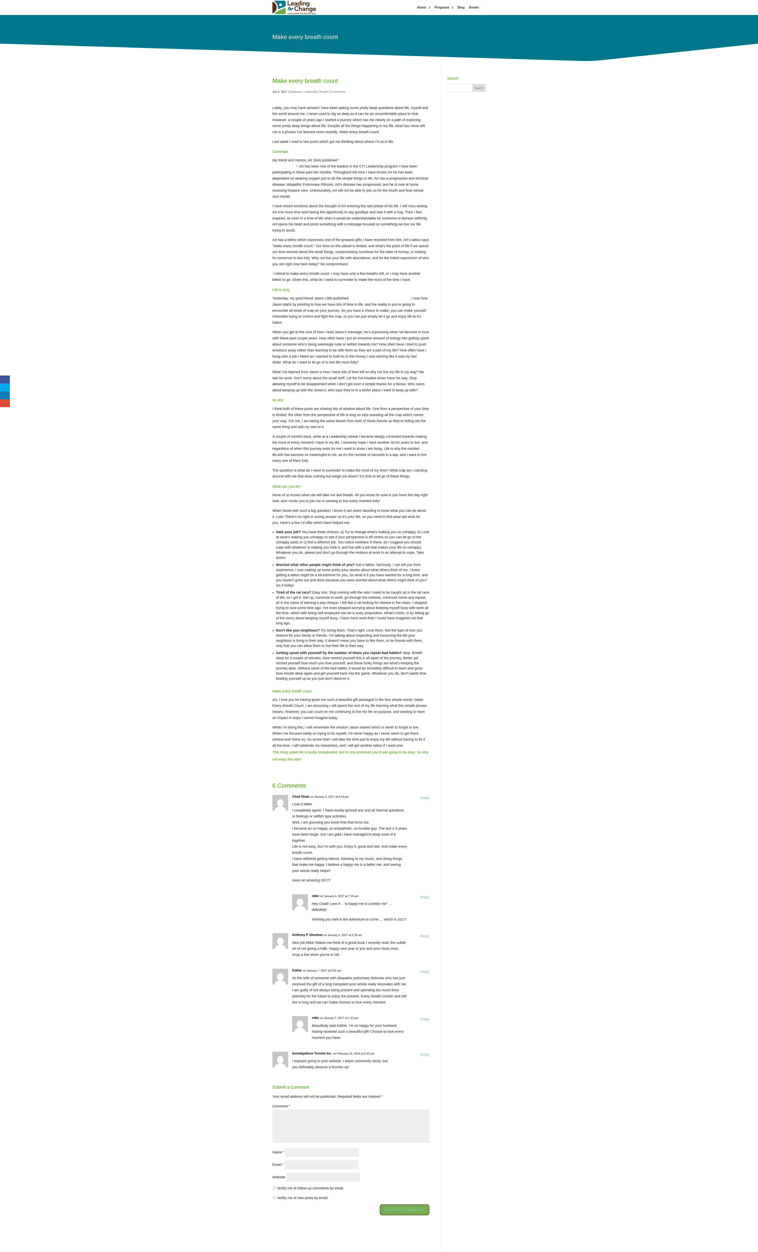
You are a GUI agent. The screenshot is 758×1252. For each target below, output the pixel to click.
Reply (424, 798)
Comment (281, 1106)
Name (278, 1152)
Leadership (311, 91)
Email (278, 1165)
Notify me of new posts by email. (302, 1198)
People (323, 91)
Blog (461, 7)
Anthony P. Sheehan (307, 935)
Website (278, 1177)
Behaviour (296, 91)
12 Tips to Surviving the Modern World (379, 298)
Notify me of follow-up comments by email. (310, 1188)
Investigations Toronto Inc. (312, 1053)
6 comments (338, 91)
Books (474, 7)
